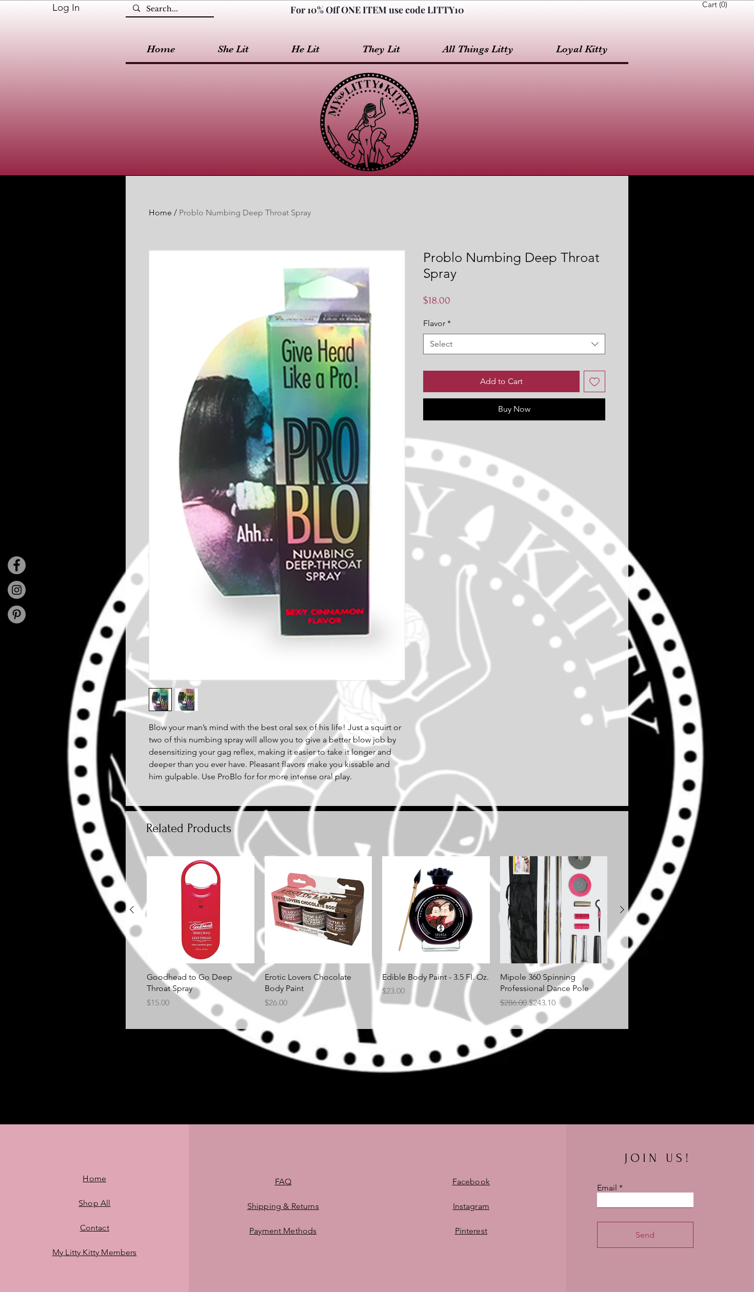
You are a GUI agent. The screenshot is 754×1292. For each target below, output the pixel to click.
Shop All (94, 1203)
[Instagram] (17, 590)
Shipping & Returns (283, 1206)
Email (607, 1188)
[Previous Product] (132, 909)
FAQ (283, 1181)
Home (160, 212)
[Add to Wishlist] (594, 381)
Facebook (471, 1181)
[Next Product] (622, 909)
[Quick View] (200, 910)
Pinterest (471, 1231)
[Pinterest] (17, 614)
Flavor (437, 323)
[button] (716, 4)
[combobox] (514, 344)
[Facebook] (17, 565)
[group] (377, 938)
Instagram (471, 1206)
